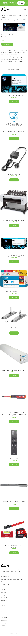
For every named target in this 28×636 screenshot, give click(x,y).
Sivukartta (3, 625)
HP (14, 34)
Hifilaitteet (3, 592)
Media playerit (4, 600)
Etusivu (3, 20)
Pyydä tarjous (21, 3)
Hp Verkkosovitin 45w (14, 174)
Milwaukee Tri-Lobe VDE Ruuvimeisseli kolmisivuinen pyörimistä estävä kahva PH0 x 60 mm (14, 414)
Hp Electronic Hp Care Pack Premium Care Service (14, 132)
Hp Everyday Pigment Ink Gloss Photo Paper (14, 370)
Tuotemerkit (10, 34)
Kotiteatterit (4, 595)
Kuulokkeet (4, 597)
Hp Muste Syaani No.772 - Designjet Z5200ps (14, 256)
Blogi (2, 615)
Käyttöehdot (4, 620)
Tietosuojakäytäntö (6, 623)
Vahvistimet (4, 605)
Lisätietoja (7, 44)
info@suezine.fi (5, 584)
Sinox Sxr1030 (14, 458)
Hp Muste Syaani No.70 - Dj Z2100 (14, 291)
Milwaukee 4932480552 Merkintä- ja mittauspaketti (14, 546)
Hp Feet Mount (14, 327)
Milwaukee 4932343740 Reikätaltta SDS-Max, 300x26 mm (14, 502)
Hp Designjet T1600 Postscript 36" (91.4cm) (14, 220)
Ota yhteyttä (4, 617)
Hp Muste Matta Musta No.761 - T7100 (14, 95)
